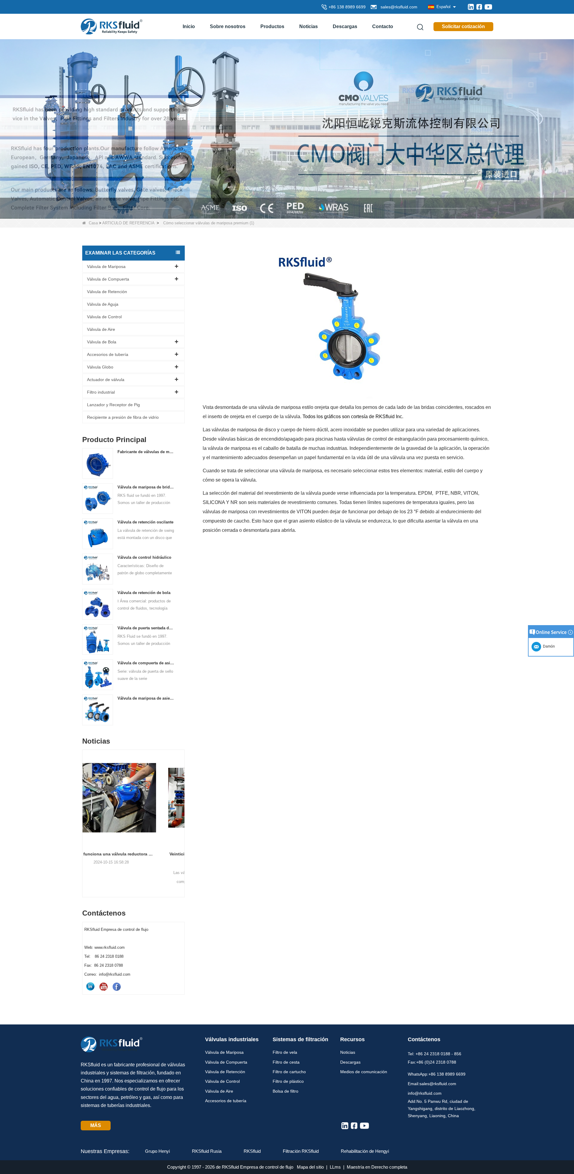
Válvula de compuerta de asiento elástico (146, 663)
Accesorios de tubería (107, 354)
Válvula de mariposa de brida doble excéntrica (146, 487)
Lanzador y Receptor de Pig (113, 404)
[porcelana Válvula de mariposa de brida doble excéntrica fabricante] (98, 498)
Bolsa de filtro (285, 1091)
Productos (272, 26)
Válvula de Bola (101, 341)
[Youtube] (488, 6)
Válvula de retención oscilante (145, 522)
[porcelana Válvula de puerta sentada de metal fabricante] (98, 639)
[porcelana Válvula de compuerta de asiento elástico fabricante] (98, 674)
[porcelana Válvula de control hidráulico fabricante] (98, 569)
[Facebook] (479, 6)
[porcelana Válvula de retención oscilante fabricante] (98, 533)
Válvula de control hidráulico (144, 557)
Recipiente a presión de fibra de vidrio (123, 417)
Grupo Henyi (157, 1151)
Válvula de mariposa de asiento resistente (146, 698)
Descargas (345, 26)
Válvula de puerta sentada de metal (146, 628)
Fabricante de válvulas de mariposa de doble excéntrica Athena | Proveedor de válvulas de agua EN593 (146, 452)
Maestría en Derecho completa (377, 1167)
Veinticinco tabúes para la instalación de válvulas (133, 854)
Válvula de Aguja (102, 304)
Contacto (382, 26)
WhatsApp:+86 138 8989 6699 (436, 1074)
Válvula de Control (104, 316)
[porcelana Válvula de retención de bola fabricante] (98, 604)
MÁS (95, 1125)
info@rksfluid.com (425, 1093)
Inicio (189, 26)
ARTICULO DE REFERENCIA (128, 223)
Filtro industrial (101, 392)
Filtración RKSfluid (301, 1151)
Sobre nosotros (227, 26)
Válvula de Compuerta (108, 279)
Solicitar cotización (463, 26)
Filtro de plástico (288, 1081)
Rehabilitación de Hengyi (365, 1151)
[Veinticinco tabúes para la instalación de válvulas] (133, 798)
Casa (93, 223)
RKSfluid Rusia (207, 1151)
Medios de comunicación (363, 1071)
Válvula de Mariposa (106, 266)
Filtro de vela (285, 1052)
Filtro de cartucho (289, 1071)
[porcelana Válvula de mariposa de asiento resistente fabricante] (98, 709)
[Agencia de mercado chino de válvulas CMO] (287, 128)
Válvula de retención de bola (143, 592)
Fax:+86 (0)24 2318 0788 (432, 1062)
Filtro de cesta (286, 1062)
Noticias (308, 26)
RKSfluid (252, 1151)
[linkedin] (471, 6)
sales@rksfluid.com (397, 6)
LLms (335, 1167)
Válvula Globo (100, 367)
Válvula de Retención (107, 291)
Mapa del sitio (310, 1167)
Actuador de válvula (105, 379)
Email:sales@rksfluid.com (432, 1083)
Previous (85, 813)
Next (182, 813)
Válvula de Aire (101, 329)
